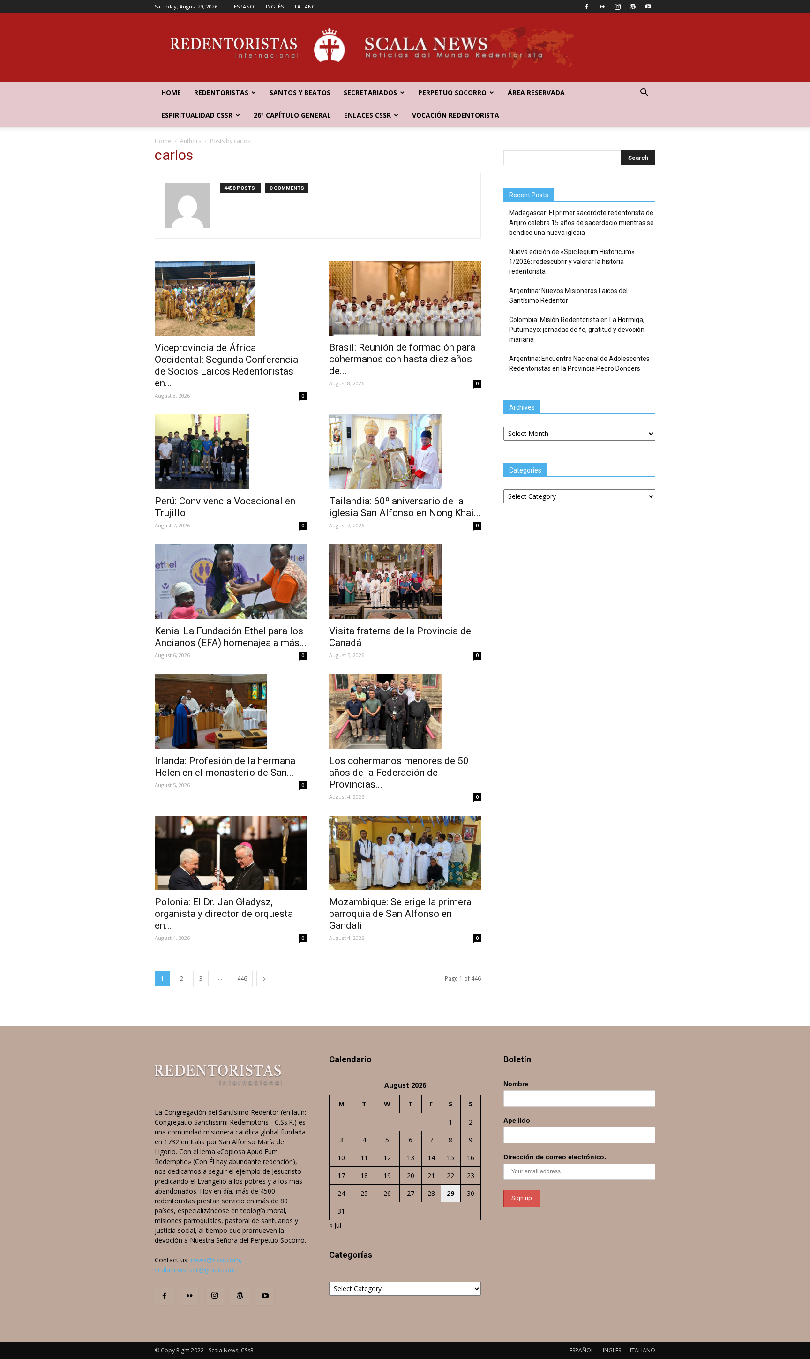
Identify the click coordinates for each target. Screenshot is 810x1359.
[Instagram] (617, 6)
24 (341, 1193)
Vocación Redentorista (455, 115)
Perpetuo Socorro (452, 92)
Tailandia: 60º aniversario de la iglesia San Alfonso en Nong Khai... (405, 507)
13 (410, 1157)
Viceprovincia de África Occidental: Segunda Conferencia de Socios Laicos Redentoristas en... (226, 365)
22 (450, 1175)
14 (431, 1157)
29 (450, 1193)
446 (242, 979)
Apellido (516, 1120)
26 (387, 1193)
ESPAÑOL (245, 6)
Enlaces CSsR (367, 115)
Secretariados (370, 92)
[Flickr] (602, 6)
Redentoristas (221, 92)
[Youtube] (648, 6)
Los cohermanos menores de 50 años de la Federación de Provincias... (399, 772)
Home (171, 92)
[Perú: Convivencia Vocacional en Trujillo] (231, 451)
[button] (644, 93)
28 (431, 1193)
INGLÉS (275, 6)
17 (341, 1175)
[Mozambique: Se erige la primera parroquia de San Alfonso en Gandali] (405, 853)
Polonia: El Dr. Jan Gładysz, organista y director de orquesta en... (224, 913)
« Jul (335, 1225)
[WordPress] (633, 6)
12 (387, 1157)
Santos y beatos (300, 92)
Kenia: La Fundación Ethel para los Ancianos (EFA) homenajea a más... (231, 636)
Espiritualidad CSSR (196, 115)
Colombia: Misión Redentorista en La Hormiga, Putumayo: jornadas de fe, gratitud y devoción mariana (577, 329)
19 (387, 1175)
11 (364, 1157)
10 (341, 1157)
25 (364, 1193)
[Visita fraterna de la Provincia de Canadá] (405, 581)
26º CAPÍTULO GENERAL (292, 115)
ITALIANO (304, 6)
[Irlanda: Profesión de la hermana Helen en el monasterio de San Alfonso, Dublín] (231, 711)
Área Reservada (536, 92)
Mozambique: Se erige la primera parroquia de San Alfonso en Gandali (400, 913)
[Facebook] (586, 6)
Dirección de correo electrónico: (555, 1157)
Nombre (515, 1084)
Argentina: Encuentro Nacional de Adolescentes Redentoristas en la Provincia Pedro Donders (579, 363)
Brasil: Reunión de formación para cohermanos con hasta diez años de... (402, 359)
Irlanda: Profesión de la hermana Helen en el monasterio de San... (225, 766)
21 (431, 1175)
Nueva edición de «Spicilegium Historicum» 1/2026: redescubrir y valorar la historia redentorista (572, 261)
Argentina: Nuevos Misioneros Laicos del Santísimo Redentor (568, 295)
